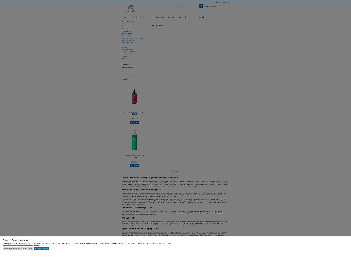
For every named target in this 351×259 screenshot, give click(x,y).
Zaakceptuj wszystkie (41, 248)
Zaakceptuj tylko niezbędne (12, 248)
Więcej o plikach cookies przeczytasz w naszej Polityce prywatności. (21, 245)
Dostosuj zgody (27, 248)
